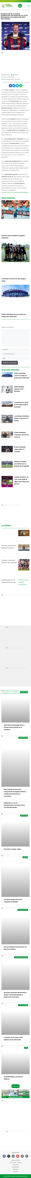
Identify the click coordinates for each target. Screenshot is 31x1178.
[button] (28, 6)
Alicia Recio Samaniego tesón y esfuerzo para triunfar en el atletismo (14, 727)
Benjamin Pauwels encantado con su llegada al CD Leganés (21, 464)
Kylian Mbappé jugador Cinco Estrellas (19, 389)
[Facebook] (4, 1156)
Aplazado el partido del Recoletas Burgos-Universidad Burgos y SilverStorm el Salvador (15, 995)
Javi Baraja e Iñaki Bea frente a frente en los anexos (21, 418)
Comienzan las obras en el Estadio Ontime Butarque (21, 404)
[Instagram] (8, 1156)
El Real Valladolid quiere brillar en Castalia (20, 449)
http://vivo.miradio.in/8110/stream (17, 192)
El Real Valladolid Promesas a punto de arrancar (21, 435)
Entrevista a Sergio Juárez (12, 849)
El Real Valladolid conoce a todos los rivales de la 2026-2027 (21, 375)
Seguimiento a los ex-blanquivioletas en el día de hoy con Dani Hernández (14, 805)
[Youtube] (17, 1156)
